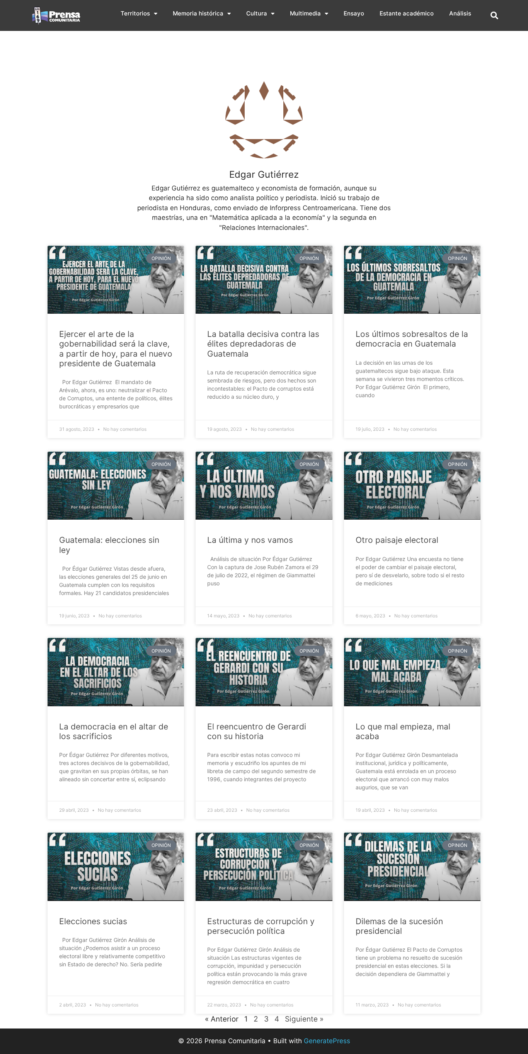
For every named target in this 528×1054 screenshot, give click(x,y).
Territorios (135, 13)
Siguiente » (304, 1019)
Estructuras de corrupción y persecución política (261, 926)
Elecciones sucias (93, 921)
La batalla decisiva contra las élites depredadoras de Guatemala (263, 343)
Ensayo (354, 13)
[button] (494, 15)
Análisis (460, 13)
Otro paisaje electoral (397, 540)
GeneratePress (327, 1041)
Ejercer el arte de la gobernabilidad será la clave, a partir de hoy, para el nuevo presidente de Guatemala (115, 348)
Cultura (256, 13)
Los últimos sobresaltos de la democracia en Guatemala (412, 338)
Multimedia (305, 13)
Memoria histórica (198, 13)
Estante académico (407, 13)
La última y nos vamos (250, 540)
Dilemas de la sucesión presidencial (399, 926)
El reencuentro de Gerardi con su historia (256, 731)
